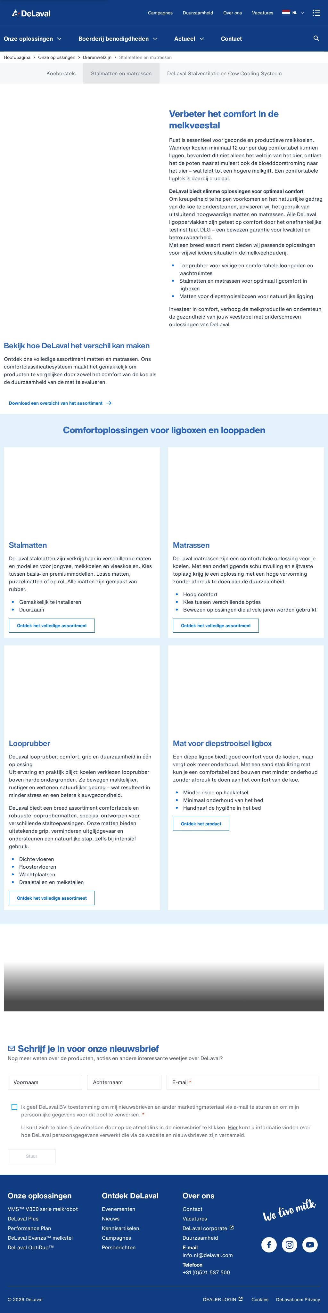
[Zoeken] (316, 38)
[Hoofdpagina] (31, 12)
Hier (233, 1127)
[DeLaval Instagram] (289, 1244)
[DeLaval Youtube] (310, 1244)
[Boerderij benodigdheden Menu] (155, 38)
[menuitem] (119, 38)
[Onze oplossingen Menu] (59, 38)
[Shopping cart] (316, 12)
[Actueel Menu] (201, 38)
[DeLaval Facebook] (269, 1244)
